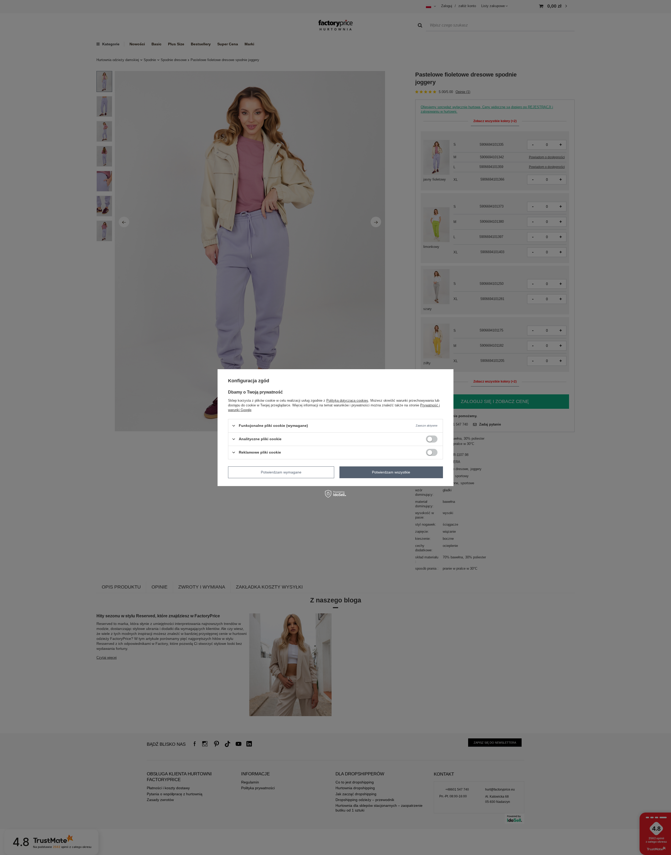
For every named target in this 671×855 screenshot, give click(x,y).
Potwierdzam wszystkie (391, 472)
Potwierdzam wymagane (281, 472)
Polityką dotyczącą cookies (347, 400)
